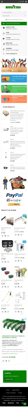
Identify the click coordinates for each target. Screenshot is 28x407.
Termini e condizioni (11, 392)
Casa (11, 126)
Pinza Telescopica (5, 305)
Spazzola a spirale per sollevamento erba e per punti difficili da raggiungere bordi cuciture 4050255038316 (12, 342)
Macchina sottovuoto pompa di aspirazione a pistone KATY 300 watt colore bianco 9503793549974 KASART (17, 144)
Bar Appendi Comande (19, 228)
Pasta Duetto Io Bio (18, 280)
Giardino (14, 337)
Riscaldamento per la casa (16, 128)
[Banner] (14, 183)
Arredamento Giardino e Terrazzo (13, 336)
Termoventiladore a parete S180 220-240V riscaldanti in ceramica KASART (16, 131)
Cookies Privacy (15, 390)
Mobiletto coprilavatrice (19, 254)
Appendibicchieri (18, 305)
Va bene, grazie (9, 379)
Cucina (12, 139)
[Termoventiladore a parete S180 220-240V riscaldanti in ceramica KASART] (6, 129)
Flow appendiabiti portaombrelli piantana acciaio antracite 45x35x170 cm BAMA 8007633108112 (17, 157)
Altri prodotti (22, 313)
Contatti (20, 392)
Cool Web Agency (20, 400)
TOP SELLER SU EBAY (19, 76)
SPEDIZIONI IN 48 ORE (19, 86)
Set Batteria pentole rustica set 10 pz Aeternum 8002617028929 (17, 167)
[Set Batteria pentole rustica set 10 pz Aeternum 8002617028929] (6, 168)
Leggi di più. (16, 376)
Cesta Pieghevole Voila (6, 280)
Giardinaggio (6, 337)
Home (7, 390)
